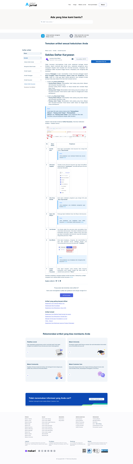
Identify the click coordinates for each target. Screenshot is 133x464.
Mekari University (29, 437)
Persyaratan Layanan (97, 427)
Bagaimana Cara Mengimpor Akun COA (55, 308)
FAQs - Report (49, 321)
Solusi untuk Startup (46, 418)
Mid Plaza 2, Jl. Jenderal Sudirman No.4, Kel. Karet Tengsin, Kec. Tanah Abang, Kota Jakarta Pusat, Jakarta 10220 (36, 444)
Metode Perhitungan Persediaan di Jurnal (56, 318)
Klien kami (95, 422)
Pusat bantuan (79, 418)
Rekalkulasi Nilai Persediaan (52, 305)
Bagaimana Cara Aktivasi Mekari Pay (54, 303)
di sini (64, 157)
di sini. (64, 206)
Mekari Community (80, 422)
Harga (74, 4)
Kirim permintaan (92, 4)
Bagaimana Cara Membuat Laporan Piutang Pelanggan (59, 323)
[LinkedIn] (60, 281)
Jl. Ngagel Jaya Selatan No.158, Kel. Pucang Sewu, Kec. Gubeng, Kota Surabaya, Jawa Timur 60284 (58, 444)
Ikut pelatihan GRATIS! (81, 59)
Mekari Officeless (29, 428)
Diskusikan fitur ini (101, 61)
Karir (94, 423)
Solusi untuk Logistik (46, 432)
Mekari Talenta (28, 418)
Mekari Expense (28, 427)
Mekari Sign (27, 423)
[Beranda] (31, 4)
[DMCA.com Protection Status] (104, 451)
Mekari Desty (28, 435)
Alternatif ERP (45, 433)
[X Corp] (58, 281)
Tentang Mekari (96, 418)
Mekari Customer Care (97, 399)
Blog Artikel (61, 420)
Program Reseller (80, 425)
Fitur (69, 4)
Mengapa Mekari (97, 420)
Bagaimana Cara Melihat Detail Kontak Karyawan (58, 314)
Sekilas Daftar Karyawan (29, 84)
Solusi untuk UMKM (46, 420)
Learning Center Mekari (55, 58)
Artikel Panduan (79, 427)
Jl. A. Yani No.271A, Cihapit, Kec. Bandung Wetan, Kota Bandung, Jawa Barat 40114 (77, 444)
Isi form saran (66, 295)
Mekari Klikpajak (28, 430)
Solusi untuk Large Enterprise (48, 422)
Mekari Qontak (28, 422)
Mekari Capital (28, 433)
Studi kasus (61, 418)
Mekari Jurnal (82, 4)
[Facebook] (56, 281)
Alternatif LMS (45, 435)
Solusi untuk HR (45, 423)
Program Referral (80, 423)
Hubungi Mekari (79, 420)
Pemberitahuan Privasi (98, 425)
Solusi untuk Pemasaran (47, 428)
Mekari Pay (27, 432)
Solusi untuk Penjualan (47, 427)
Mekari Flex (27, 425)
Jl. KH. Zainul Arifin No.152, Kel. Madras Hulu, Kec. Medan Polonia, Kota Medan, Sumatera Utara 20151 (97, 444)
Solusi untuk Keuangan (47, 425)
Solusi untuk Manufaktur (47, 430)
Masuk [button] (103, 4)
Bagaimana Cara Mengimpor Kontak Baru (56, 316)
